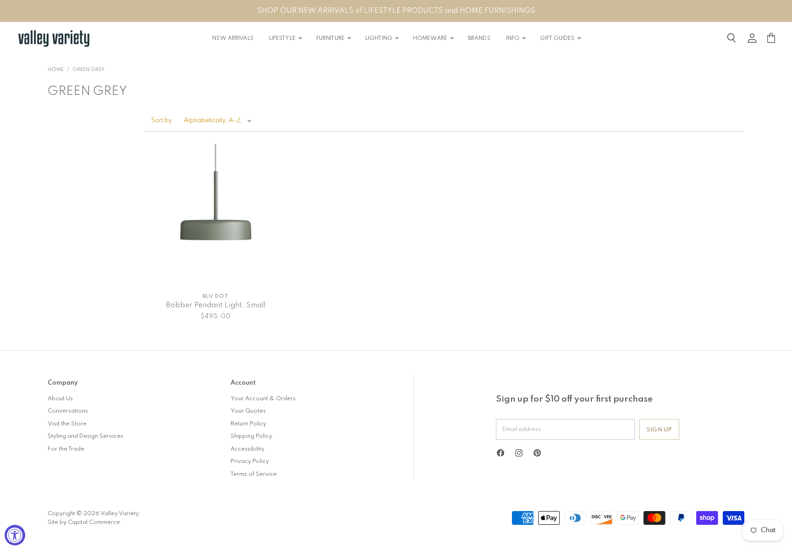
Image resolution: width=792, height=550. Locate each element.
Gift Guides (558, 38)
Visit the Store (67, 424)
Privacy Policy (250, 461)
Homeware (431, 38)
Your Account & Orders (263, 399)
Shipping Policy (251, 436)
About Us (60, 399)
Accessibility (247, 449)
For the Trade (66, 449)
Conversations (68, 411)
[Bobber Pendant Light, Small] (215, 215)
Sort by (161, 121)
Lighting (379, 38)
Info (513, 38)
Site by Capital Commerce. (85, 522)
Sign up (659, 430)
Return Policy (248, 424)
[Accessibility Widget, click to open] (15, 535)
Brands (479, 38)
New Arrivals (232, 38)
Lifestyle (283, 38)
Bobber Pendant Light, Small (215, 305)
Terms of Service (254, 474)
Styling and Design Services (85, 436)
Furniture (331, 38)
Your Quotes (248, 411)
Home (56, 69)
